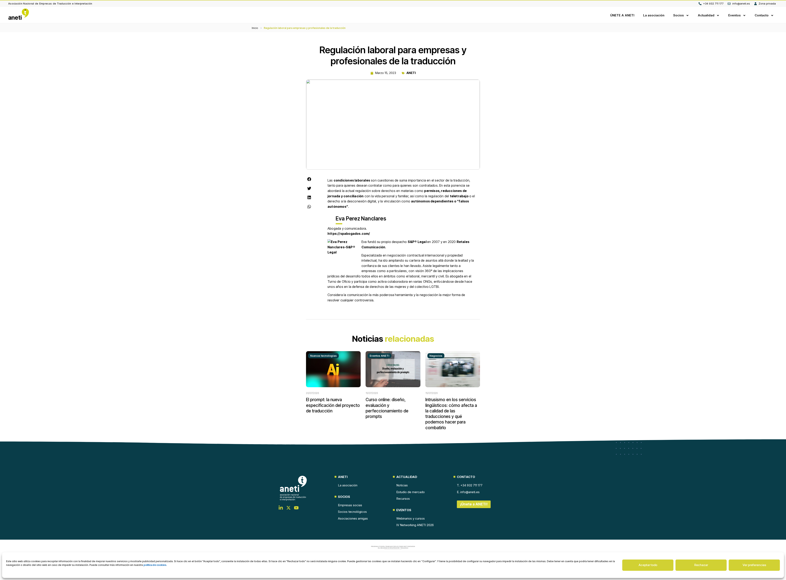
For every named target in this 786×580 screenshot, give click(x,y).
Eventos (734, 15)
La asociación (653, 15)
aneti (15, 17)
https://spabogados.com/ (349, 234)
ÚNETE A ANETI (622, 15)
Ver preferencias (754, 565)
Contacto (762, 15)
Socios (678, 15)
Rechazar (701, 565)
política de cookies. (155, 564)
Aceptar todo (648, 565)
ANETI (411, 73)
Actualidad (706, 15)
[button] (309, 179)
